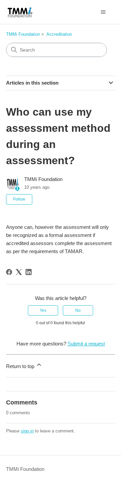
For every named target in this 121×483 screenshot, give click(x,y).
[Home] (20, 12)
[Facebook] (9, 272)
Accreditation (59, 34)
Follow (19, 199)
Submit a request (86, 343)
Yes (43, 310)
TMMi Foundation (23, 34)
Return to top (21, 366)
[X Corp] (19, 272)
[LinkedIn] (29, 272)
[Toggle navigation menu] (103, 12)
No (78, 310)
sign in (27, 430)
